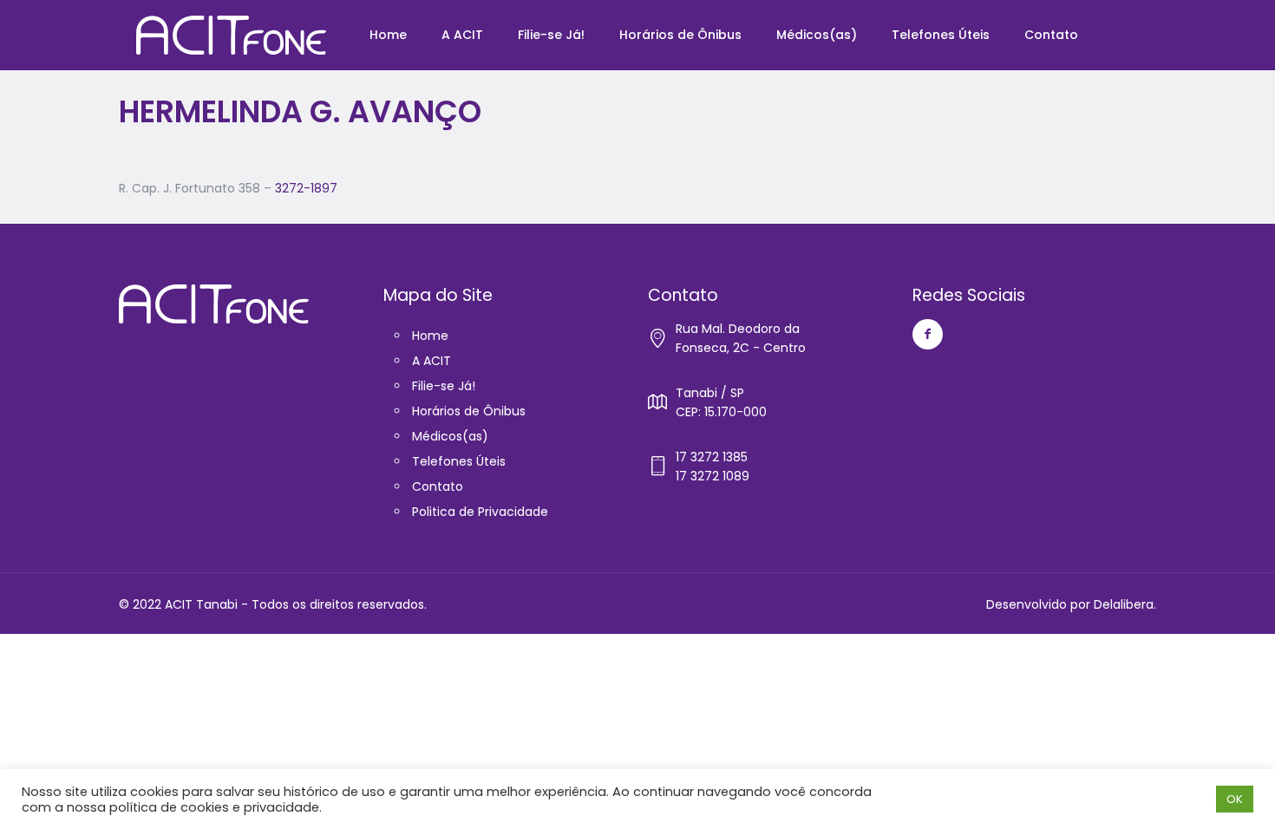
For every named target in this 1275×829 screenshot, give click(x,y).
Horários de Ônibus (469, 411)
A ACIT (431, 360)
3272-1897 (306, 188)
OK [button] (1234, 799)
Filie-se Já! (443, 386)
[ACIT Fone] (231, 34)
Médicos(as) (450, 436)
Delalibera (1124, 604)
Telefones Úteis (459, 461)
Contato (437, 486)
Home (430, 335)
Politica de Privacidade (480, 511)
